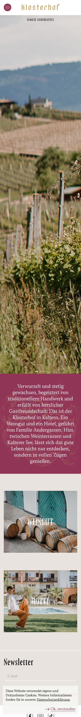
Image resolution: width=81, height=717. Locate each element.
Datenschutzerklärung (53, 699)
